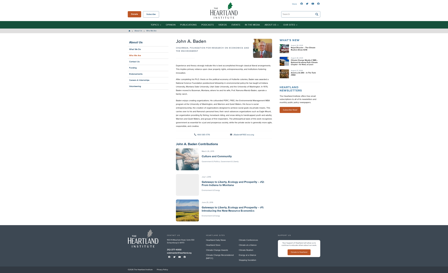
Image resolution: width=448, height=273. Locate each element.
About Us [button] (270, 25)
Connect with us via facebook (301, 4)
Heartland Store (213, 245)
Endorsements (136, 74)
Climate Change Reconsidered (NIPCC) (220, 256)
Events (236, 25)
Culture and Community (217, 156)
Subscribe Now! (290, 110)
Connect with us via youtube (313, 4)
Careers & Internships (139, 80)
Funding (133, 68)
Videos (222, 25)
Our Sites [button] (289, 25)
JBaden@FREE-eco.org (243, 135)
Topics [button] (155, 25)
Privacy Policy (162, 270)
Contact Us (134, 62)
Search (317, 14)
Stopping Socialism (247, 260)
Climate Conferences (248, 240)
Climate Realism (246, 250)
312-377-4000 (174, 250)
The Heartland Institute (224, 10)
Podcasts (207, 25)
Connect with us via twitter (307, 4)
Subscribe (151, 14)
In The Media (252, 25)
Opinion (170, 25)
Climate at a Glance (248, 245)
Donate (134, 14)
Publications (188, 25)
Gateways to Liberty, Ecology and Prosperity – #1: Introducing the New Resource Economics (233, 209)
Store (294, 4)
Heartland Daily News (216, 240)
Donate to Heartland (299, 252)
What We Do (135, 49)
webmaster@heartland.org (179, 253)
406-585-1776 (203, 135)
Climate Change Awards (217, 250)
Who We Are (135, 56)
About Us (136, 42)
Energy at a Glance (247, 255)
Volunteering (135, 86)
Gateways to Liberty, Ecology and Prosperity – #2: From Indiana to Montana (233, 184)
